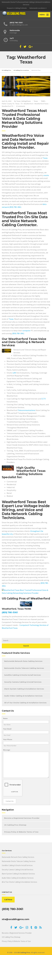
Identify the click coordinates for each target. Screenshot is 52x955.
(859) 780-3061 (15, 207)
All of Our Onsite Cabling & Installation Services (25, 703)
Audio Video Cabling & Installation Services (23, 696)
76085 (43, 101)
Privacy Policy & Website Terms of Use (21, 832)
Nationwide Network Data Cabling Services (23, 661)
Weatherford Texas (41, 104)
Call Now (8, 899)
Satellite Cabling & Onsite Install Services (22, 675)
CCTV (43, 398)
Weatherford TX (7, 106)
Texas (36, 101)
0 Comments (20, 106)
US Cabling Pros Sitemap (15, 825)
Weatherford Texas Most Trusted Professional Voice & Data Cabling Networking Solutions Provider (24, 118)
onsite (46, 175)
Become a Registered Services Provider (21, 818)
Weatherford (28, 104)
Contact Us (10, 801)
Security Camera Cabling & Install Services (22, 682)
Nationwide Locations (37, 8)
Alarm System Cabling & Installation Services (24, 689)
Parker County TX (8, 104)
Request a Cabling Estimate (17, 8)
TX (21, 104)
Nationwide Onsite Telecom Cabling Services (24, 668)
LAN (14, 373)
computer (26, 330)
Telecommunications (26, 410)
